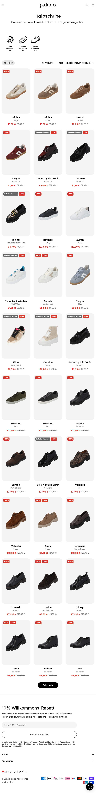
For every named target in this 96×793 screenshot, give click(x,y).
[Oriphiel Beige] (16, 91)
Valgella (80, 484)
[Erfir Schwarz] (80, 642)
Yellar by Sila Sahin (16, 301)
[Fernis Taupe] (80, 91)
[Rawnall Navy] (48, 213)
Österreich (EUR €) (14, 772)
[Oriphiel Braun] (48, 91)
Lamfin (80, 423)
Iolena (16, 239)
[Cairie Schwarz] (16, 642)
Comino (48, 362)
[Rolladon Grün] (16, 397)
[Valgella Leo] (80, 458)
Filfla (16, 362)
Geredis (48, 301)
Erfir (80, 668)
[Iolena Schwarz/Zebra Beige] (16, 213)
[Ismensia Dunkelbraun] (80, 519)
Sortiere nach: (65, 62)
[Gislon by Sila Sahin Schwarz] (48, 458)
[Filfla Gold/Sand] (16, 336)
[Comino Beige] (48, 336)
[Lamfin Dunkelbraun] (16, 458)
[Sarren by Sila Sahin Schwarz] (80, 336)
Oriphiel (16, 117)
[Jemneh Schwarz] (80, 152)
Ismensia (80, 546)
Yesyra (16, 178)
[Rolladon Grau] (48, 397)
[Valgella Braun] (16, 519)
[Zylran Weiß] (80, 213)
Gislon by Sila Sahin (48, 178)
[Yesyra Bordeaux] (16, 152)
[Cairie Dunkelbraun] (48, 581)
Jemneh (80, 178)
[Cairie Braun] (48, 519)
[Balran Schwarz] (48, 642)
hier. (20, 746)
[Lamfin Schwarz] (80, 397)
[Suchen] (87, 5)
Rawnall (48, 239)
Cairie (48, 546)
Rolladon (16, 423)
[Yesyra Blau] (80, 274)
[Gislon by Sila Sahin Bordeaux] (48, 152)
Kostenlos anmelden (39, 734)
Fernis (80, 117)
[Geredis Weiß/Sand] (48, 274)
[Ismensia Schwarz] (16, 581)
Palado (12, 778)
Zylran (80, 239)
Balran (48, 668)
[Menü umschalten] (2, 5)
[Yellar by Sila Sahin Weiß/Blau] (16, 274)
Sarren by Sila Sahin (80, 362)
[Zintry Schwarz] (80, 581)
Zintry (80, 607)
